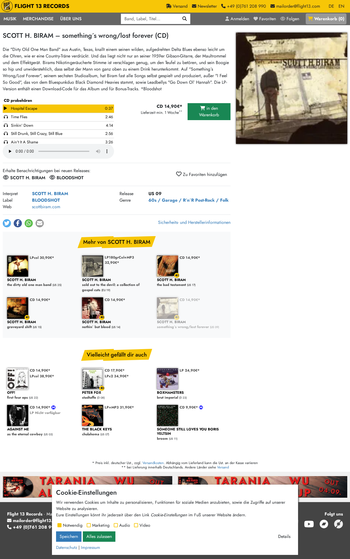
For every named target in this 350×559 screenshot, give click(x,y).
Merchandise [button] (38, 19)
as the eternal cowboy (25, 432)
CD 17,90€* (115, 370)
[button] (7, 223)
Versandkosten (153, 462)
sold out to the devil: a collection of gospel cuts (110, 285)
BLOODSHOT (46, 200)
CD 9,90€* (189, 407)
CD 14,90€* (190, 257)
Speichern (69, 536)
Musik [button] (10, 19)
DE (331, 6)
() (329, 19)
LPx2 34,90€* (117, 376)
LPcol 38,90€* (42, 376)
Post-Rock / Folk (212, 200)
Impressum (90, 547)
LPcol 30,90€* (42, 257)
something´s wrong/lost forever (183, 324)
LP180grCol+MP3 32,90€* (119, 260)
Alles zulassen (99, 536)
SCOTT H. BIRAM (50, 193)
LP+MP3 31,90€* (119, 407)
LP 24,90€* (190, 370)
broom (188, 434)
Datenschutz (66, 547)
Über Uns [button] (70, 19)
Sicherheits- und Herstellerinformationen (194, 222)
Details (284, 536)
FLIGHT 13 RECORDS (41, 6)
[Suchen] (184, 19)
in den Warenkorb (209, 111)
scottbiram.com (46, 207)
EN (341, 6)
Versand (223, 467)
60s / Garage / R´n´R (171, 200)
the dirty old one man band (29, 282)
